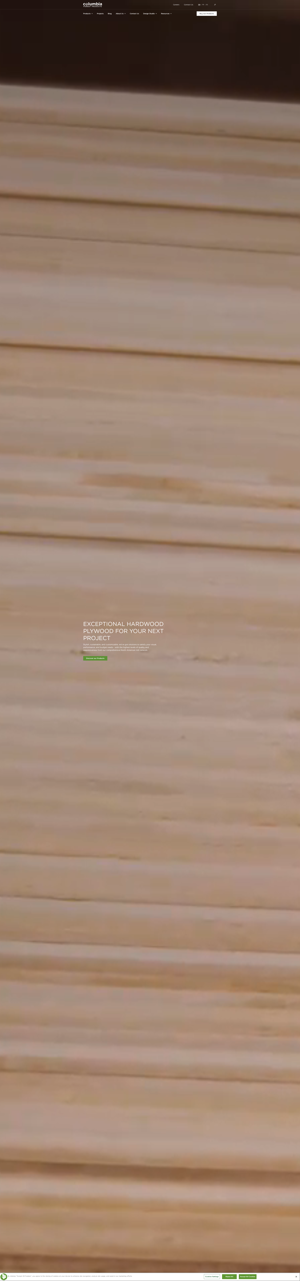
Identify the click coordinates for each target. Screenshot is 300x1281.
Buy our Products (207, 14)
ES (207, 5)
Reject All (229, 1276)
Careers (176, 5)
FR (203, 5)
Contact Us (188, 5)
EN (199, 5)
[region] (150, 1277)
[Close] (296, 1276)
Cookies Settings (212, 1276)
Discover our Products (95, 658)
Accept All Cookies (247, 1276)
